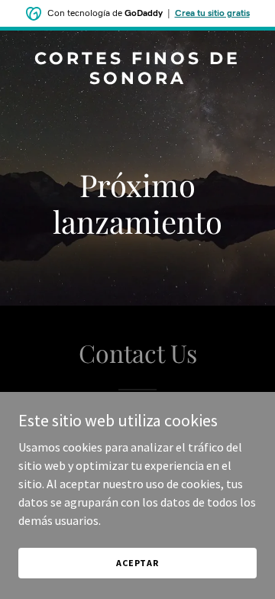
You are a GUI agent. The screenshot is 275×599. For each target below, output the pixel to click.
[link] (137, 79)
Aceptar (137, 562)
